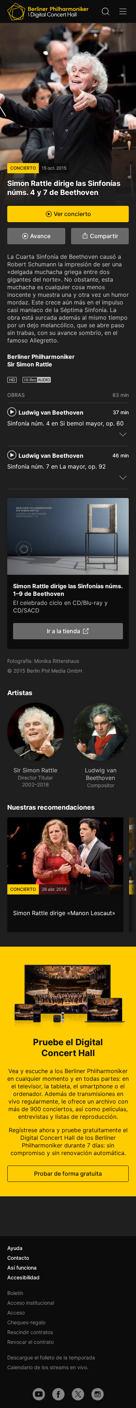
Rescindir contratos (30, 1332)
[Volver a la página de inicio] (47, 11)
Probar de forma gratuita (68, 1173)
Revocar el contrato (30, 1342)
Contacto (18, 1258)
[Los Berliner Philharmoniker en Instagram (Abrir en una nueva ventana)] (97, 1394)
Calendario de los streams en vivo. (47, 1367)
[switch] (123, 434)
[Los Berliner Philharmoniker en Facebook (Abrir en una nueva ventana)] (58, 1394)
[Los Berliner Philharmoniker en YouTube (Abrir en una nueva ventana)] (39, 1394)
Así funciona (22, 1267)
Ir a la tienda (63, 631)
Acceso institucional (30, 1303)
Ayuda (14, 1248)
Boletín (15, 1293)
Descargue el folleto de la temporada (51, 1357)
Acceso (16, 1312)
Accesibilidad (23, 1277)
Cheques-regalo (26, 1322)
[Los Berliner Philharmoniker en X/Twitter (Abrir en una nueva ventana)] (78, 1394)
